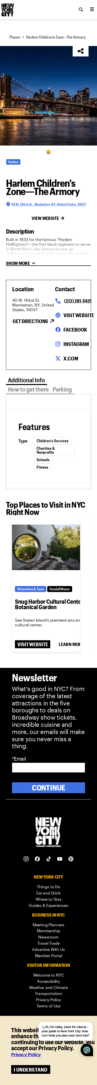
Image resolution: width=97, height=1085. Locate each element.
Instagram (76, 344)
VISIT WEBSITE (32, 644)
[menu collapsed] (92, 9)
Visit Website (78, 315)
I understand (30, 1069)
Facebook (75, 330)
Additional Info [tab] (26, 380)
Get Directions (30, 321)
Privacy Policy (26, 1054)
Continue (48, 787)
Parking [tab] (62, 389)
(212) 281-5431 (77, 300)
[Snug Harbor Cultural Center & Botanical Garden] (46, 547)
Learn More (71, 644)
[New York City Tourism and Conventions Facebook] (37, 859)
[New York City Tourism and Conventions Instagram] (26, 859)
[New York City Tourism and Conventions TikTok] (49, 859)
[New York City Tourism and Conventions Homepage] (48, 832)
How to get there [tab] (28, 389)
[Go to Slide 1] (48, 151)
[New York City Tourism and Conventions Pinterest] (71, 859)
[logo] (7, 8)
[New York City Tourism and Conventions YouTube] (60, 859)
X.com (70, 358)
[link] (48, 887)
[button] (48, 96)
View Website (45, 218)
